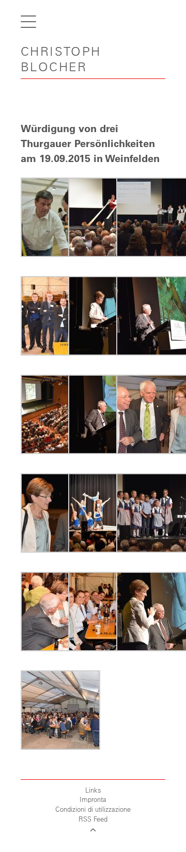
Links (93, 789)
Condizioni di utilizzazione (93, 809)
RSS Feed (93, 818)
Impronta (93, 799)
